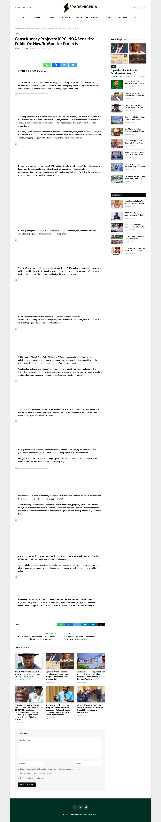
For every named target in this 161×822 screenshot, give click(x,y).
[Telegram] (73, 65)
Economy (51, 17)
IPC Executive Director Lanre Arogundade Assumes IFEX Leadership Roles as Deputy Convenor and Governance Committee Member (58, 710)
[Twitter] (64, 65)
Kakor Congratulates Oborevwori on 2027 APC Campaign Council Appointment (134, 226)
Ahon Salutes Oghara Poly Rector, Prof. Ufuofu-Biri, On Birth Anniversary (134, 202)
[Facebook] (56, 65)
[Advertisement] (60, 204)
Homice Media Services (90, 814)
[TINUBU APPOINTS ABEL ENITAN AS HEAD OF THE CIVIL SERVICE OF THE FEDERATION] (29, 661)
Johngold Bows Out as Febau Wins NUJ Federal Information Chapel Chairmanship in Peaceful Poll (90, 708)
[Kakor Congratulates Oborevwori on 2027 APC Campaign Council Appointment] (117, 227)
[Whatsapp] (47, 65)
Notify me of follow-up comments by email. (36, 773)
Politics (38, 17)
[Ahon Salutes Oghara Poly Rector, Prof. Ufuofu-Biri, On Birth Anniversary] (117, 204)
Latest (22, 28)
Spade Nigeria (22, 49)
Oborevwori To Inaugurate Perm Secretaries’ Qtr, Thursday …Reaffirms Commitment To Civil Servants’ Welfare (91, 675)
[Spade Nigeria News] (80, 7)
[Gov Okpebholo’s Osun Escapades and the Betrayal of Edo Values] (117, 132)
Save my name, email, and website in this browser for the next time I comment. (50, 769)
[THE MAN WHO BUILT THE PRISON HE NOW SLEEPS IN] (117, 84)
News (24, 17)
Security (110, 17)
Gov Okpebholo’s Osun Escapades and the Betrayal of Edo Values (135, 130)
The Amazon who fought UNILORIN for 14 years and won (134, 95)
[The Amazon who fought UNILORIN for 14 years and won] (117, 96)
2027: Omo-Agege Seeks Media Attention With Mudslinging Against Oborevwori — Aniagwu (134, 214)
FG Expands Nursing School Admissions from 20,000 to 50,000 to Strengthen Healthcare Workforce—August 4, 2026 (135, 177)
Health (78, 17)
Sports (135, 17)
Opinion (123, 17)
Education (65, 17)
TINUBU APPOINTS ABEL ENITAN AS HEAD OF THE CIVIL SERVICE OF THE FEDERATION (29, 674)
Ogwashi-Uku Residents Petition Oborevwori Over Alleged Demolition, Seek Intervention (57, 675)
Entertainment (94, 17)
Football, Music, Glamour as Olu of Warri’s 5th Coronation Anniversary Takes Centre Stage (135, 238)
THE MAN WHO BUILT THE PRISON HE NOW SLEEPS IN (134, 83)
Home (17, 28)
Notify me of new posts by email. (32, 778)
